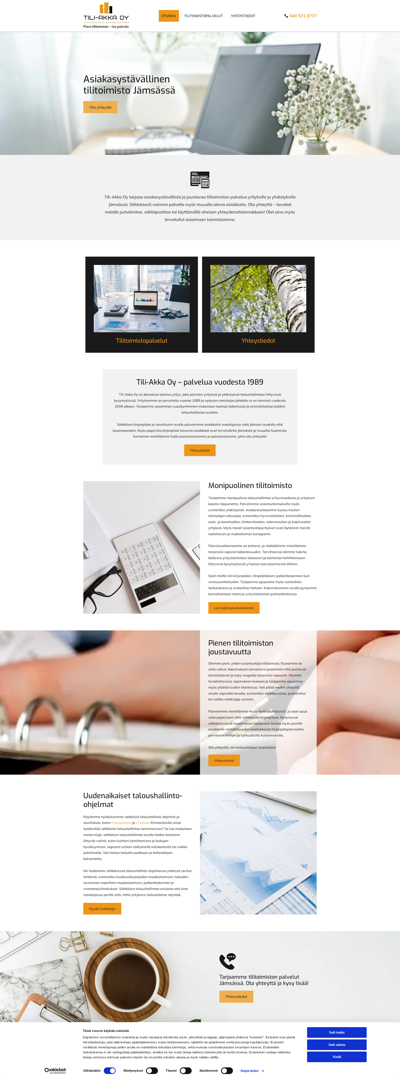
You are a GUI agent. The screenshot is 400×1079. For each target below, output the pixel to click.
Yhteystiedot (258, 341)
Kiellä (337, 1057)
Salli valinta (337, 1044)
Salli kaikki (337, 1032)
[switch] (152, 1070)
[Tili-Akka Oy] (142, 298)
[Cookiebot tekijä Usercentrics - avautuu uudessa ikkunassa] (55, 1071)
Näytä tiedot (249, 1071)
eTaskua (142, 823)
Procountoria (121, 823)
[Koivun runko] (258, 298)
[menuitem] (170, 16)
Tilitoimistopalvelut (142, 341)
